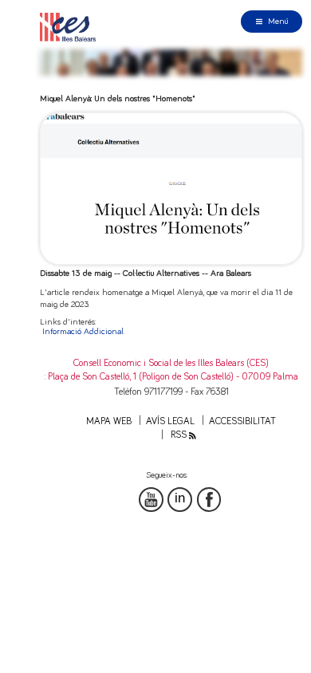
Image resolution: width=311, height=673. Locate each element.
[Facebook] (209, 499)
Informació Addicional (83, 331)
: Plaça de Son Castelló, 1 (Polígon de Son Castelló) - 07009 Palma (171, 377)
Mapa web (109, 421)
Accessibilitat (242, 421)
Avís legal (170, 421)
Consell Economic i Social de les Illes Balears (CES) (171, 363)
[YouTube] (151, 499)
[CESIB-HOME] (71, 27)
